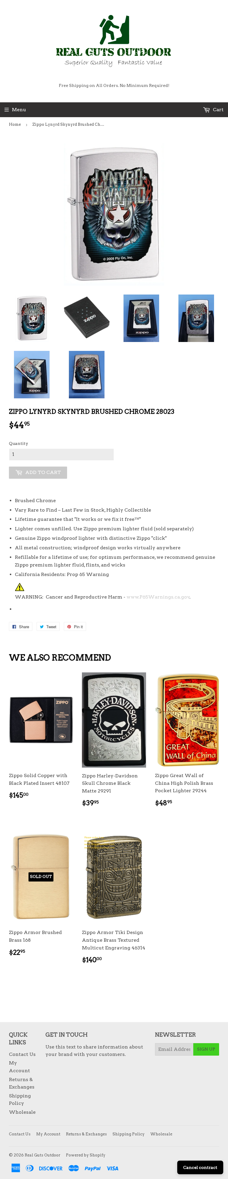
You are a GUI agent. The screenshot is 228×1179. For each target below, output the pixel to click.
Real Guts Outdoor (42, 1155)
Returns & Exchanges (86, 1134)
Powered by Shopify (85, 1155)
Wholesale (22, 1112)
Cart (218, 109)
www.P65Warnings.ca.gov (158, 597)
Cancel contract (200, 1167)
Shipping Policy (129, 1134)
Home (15, 124)
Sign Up (206, 1049)
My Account (48, 1134)
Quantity (18, 443)
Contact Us (22, 1054)
